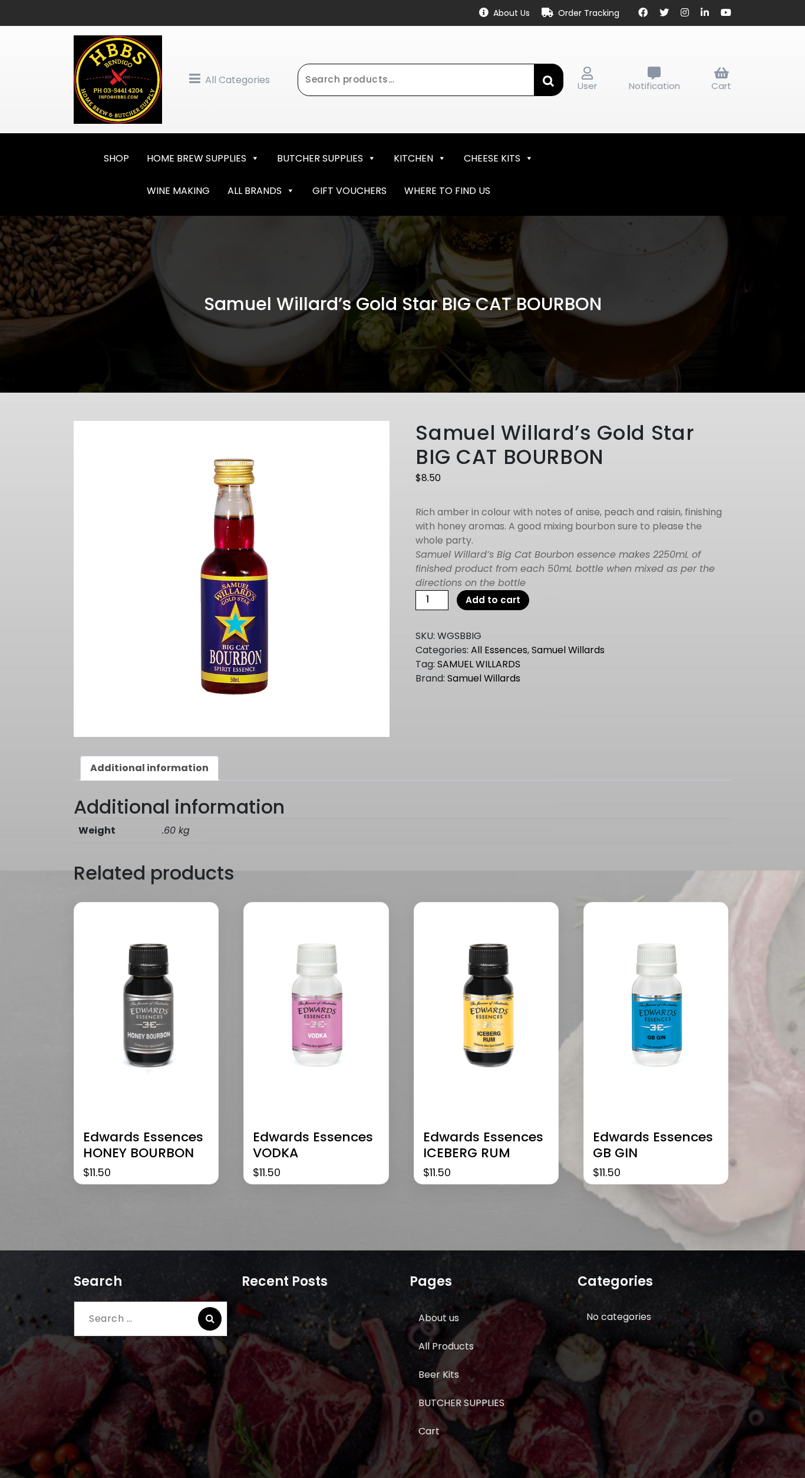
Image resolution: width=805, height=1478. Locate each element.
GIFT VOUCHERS (349, 190)
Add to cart (493, 600)
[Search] (210, 1319)
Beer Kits (438, 1374)
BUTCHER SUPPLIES (320, 158)
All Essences (499, 650)
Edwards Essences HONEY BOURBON (143, 1145)
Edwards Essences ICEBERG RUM (483, 1145)
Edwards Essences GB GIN (653, 1145)
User (587, 86)
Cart (721, 86)
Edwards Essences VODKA (313, 1145)
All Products (446, 1346)
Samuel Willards (568, 650)
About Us (511, 13)
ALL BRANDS (254, 190)
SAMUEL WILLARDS (478, 664)
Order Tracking (588, 13)
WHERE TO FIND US (447, 190)
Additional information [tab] (149, 768)
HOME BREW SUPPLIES (196, 158)
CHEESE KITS (492, 158)
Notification (654, 86)
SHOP (116, 158)
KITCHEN (413, 158)
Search (548, 80)
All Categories (237, 80)
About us (438, 1318)
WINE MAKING (178, 190)
